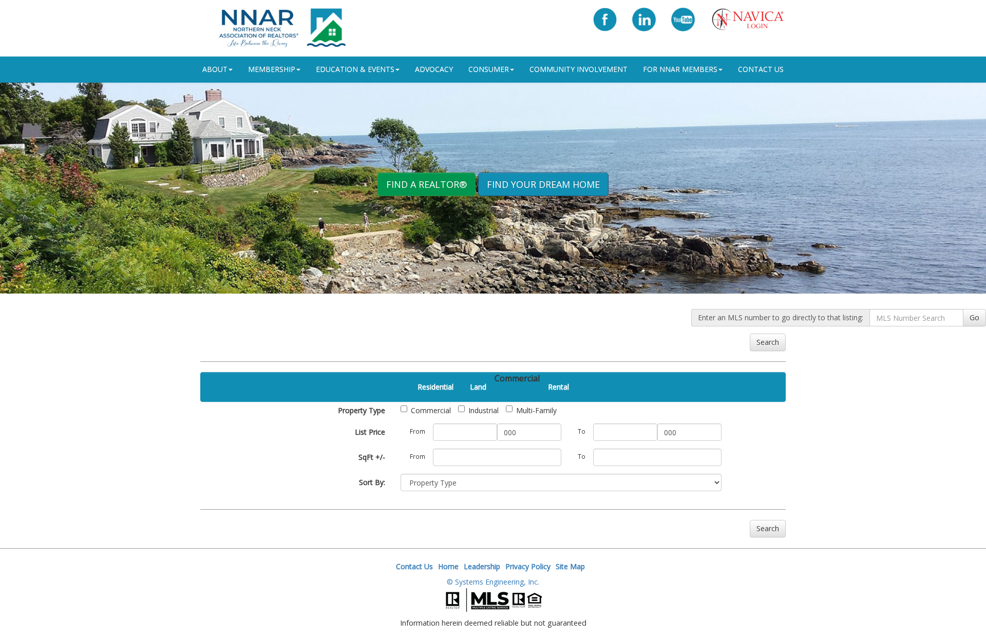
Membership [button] (271, 69)
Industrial (483, 410)
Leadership (482, 566)
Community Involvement (578, 69)
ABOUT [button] (214, 69)
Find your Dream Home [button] (543, 184)
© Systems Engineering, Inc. (493, 582)
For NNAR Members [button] (680, 69)
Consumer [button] (488, 69)
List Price (370, 432)
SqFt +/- (371, 457)
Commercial (431, 410)
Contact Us (761, 69)
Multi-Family (536, 410)
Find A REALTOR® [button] (426, 184)
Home (448, 566)
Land (478, 387)
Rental (558, 387)
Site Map (570, 566)
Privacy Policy (528, 566)
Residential (435, 387)
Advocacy (434, 69)
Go (974, 317)
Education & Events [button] (355, 69)
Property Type (361, 410)
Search (767, 342)
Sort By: (372, 482)
